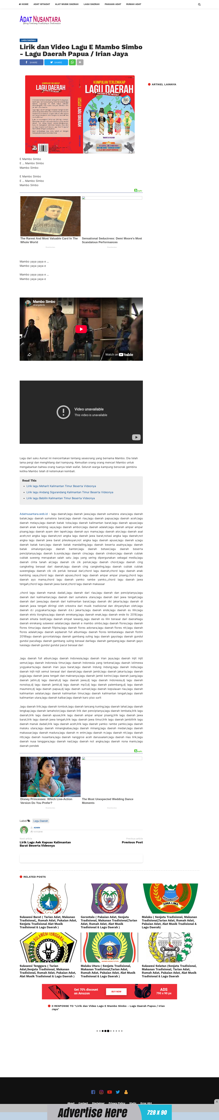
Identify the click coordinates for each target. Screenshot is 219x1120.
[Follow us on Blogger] (126, 1092)
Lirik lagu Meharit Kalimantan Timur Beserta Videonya (61, 486)
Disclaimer (98, 1103)
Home (24, 4)
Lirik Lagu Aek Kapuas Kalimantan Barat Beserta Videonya (45, 844)
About (70, 1103)
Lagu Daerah (92, 4)
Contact (83, 1103)
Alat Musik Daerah (67, 4)
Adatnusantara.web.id (34, 514)
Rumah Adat (133, 4)
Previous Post (132, 842)
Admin (37, 828)
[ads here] (109, 1112)
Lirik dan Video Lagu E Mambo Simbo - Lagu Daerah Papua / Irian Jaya (81, 50)
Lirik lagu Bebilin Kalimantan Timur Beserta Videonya (61, 498)
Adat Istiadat (42, 4)
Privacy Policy (117, 1103)
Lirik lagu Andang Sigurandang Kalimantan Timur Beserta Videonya (70, 492)
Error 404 (146, 1103)
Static (132, 1103)
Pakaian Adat (113, 4)
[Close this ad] (216, 1101)
